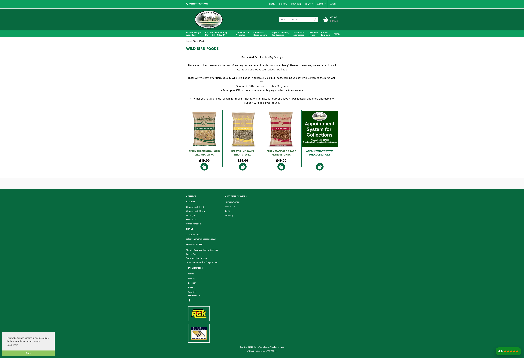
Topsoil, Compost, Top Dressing (280, 33)
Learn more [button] (12, 345)
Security (321, 4)
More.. (337, 33)
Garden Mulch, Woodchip (242, 33)
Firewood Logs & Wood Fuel (194, 33)
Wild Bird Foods (313, 33)
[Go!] (314, 19)
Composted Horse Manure (260, 33)
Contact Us (230, 206)
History (283, 4)
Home (272, 4)
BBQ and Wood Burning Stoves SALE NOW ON (216, 33)
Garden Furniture (325, 33)
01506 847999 (193, 234)
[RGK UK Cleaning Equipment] (199, 313)
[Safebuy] (199, 333)
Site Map (229, 215)
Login (333, 4)
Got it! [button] (28, 353)
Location (296, 4)
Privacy (309, 4)
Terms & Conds (232, 201)
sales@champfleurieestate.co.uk (201, 238)
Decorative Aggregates (299, 33)
